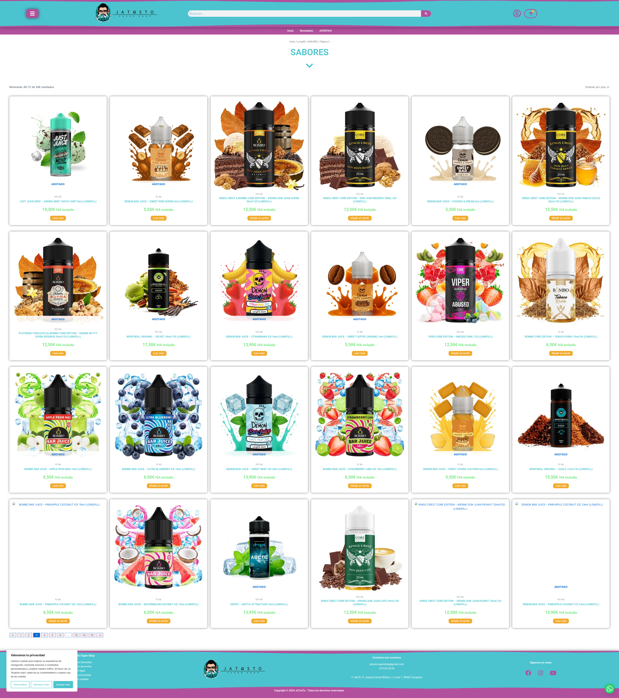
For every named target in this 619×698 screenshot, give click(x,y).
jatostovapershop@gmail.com (387, 664)
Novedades (306, 30)
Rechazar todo (41, 684)
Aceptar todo (63, 684)
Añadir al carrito (259, 218)
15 (92, 635)
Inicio (290, 30)
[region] (41, 671)
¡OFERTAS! (325, 30)
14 (84, 635)
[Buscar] (426, 13)
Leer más (58, 218)
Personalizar (20, 684)
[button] (609, 688)
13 (76, 635)
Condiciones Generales (79, 662)
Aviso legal (79, 670)
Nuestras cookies (78, 679)
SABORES (312, 41)
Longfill (301, 41)
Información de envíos (78, 666)
